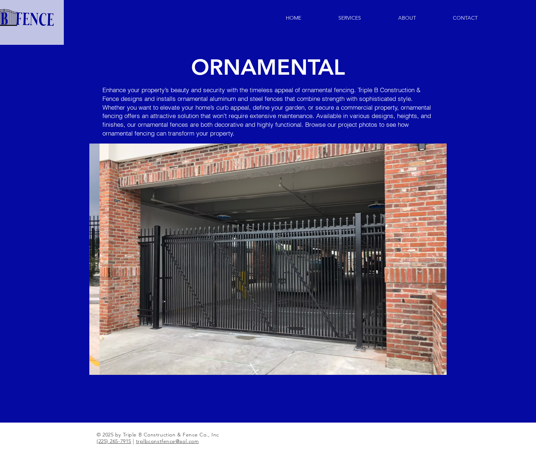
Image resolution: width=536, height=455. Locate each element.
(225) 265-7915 (114, 441)
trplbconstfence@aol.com (167, 441)
